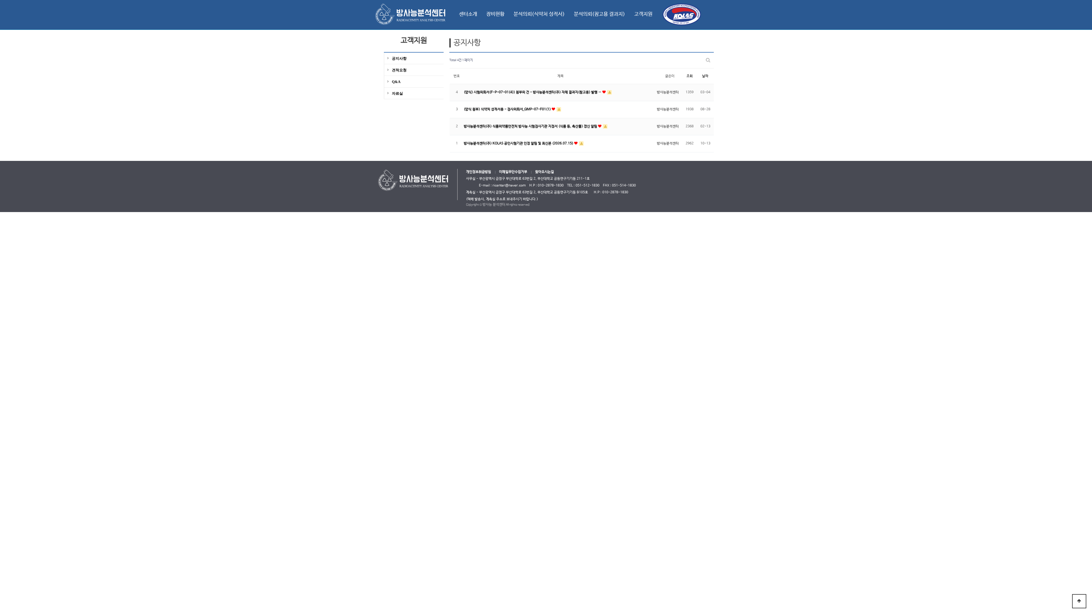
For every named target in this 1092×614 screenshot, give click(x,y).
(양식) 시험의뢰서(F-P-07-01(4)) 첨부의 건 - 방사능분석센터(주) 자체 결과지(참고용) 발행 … (533, 92)
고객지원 (643, 14)
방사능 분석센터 (494, 205)
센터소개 (468, 14)
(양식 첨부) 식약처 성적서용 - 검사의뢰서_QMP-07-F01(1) (508, 109)
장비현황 (495, 14)
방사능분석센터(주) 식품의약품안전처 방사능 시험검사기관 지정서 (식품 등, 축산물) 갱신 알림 (531, 126)
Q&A (396, 82)
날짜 (705, 76)
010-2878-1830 (615, 192)
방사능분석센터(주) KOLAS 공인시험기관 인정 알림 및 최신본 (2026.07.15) (519, 144)
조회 (689, 76)
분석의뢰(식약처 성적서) (539, 14)
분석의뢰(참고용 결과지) (599, 14)
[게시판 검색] (708, 60)
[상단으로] (1079, 601)
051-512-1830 (587, 186)
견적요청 (399, 70)
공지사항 (399, 58)
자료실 (397, 93)
